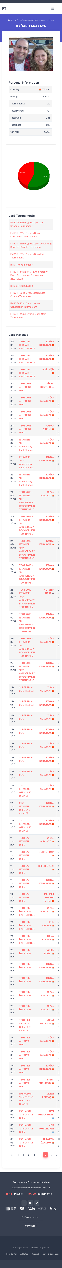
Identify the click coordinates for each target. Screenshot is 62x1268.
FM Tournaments (29, 1217)
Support (35, 1254)
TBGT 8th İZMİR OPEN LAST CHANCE (27, 911)
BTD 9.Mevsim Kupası (21, 264)
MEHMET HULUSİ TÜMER (48, 897)
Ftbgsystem (44, 1248)
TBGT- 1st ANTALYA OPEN (24, 1041)
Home (13, 20)
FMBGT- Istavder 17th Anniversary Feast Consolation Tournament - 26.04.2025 (29, 275)
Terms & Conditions (50, 1254)
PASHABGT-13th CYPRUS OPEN (26, 1114)
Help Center (11, 1254)
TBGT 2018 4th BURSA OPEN (25, 387)
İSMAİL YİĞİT (47, 369)
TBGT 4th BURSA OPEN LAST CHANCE (27, 345)
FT (4, 9)
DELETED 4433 (46, 866)
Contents (30, 1226)
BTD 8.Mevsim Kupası (21, 285)
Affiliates (24, 1254)
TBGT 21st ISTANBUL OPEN (24, 841)
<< (12, 1155)
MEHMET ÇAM (46, 852)
